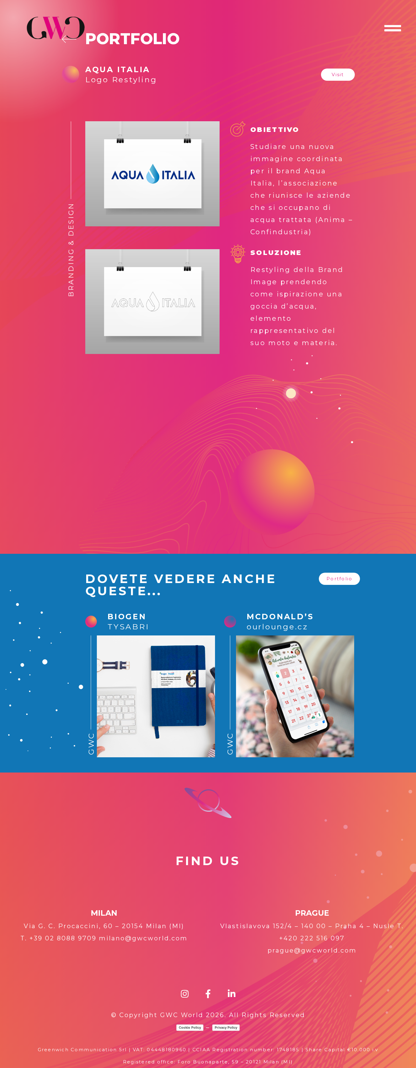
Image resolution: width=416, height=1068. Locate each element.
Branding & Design (71, 249)
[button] (337, 75)
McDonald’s (280, 616)
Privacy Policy (226, 1027)
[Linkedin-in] (231, 994)
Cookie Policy (190, 1027)
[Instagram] (184, 994)
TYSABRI (128, 626)
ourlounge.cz (277, 626)
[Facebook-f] (208, 994)
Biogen (127, 616)
